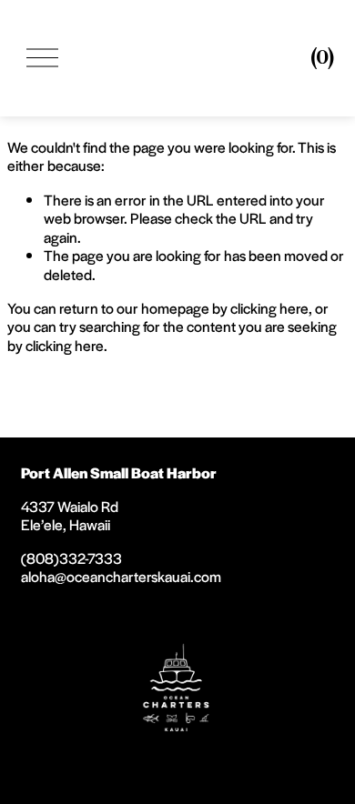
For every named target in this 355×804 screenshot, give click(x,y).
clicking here (269, 307)
